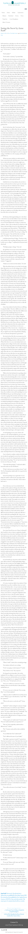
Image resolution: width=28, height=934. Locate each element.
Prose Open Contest (13, 33)
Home (3, 12)
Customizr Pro (20, 932)
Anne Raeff (22, 33)
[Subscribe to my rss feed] (2, 930)
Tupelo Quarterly (10, 932)
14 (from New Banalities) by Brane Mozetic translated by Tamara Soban (14, 915)
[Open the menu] (26, 9)
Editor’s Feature (6, 22)
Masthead (10, 16)
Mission (4, 16)
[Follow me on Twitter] (4, 930)
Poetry (17, 16)
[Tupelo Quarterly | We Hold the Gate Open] (14, 3)
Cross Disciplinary (14, 19)
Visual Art (4, 19)
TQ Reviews (20, 12)
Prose (22, 16)
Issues (8, 12)
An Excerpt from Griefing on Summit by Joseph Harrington (14, 910)
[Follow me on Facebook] (6, 930)
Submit (13, 12)
